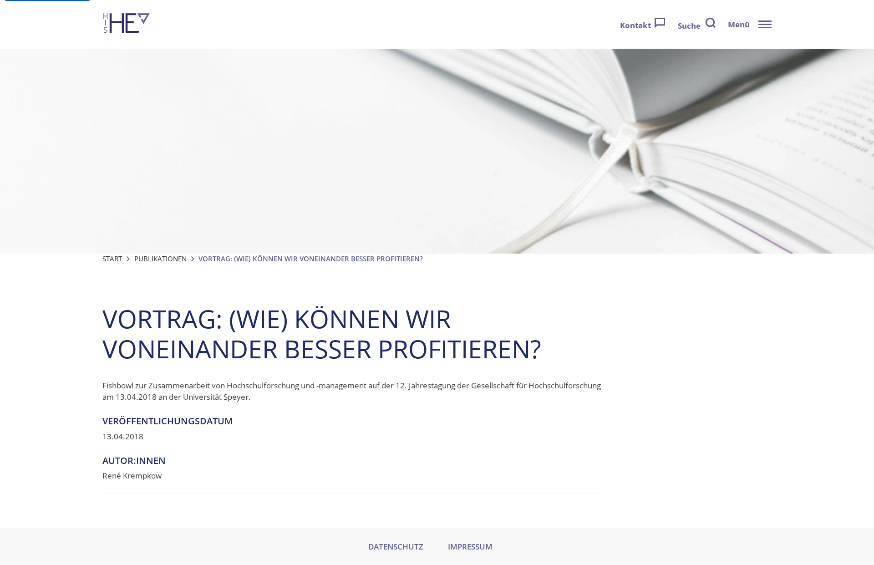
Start (112, 258)
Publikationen (160, 258)
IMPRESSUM (470, 546)
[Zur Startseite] (126, 24)
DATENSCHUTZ (395, 546)
